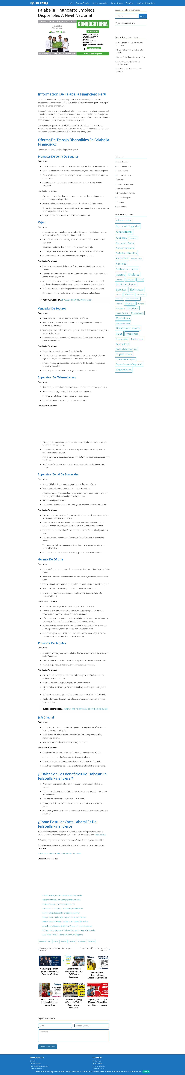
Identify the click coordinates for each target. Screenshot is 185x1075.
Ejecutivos (121, 289)
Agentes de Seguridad (127, 226)
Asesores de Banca (125, 248)
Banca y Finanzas (116, 3)
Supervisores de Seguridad (129, 364)
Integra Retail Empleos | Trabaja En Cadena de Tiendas (64, 917)
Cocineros (119, 280)
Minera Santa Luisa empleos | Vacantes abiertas (61, 899)
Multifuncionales (137, 313)
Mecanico (129, 303)
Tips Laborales (122, 206)
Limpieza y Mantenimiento (146, 3)
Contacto (33, 1061)
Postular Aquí (100, 835)
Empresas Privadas (82, 3)
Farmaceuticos (141, 295)
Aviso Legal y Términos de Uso (39, 1066)
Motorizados (133, 308)
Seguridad (129, 3)
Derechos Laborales (124, 175)
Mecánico (141, 304)
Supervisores (81, 941)
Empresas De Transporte (125, 184)
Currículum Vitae (122, 171)
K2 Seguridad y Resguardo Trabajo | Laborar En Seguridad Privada (69, 930)
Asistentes (122, 258)
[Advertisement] (73, 73)
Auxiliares (121, 263)
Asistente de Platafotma (126, 253)
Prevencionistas (122, 339)
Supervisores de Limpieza (125, 359)
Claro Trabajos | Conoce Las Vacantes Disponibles (62, 895)
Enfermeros (119, 294)
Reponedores (122, 344)
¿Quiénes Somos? (35, 1063)
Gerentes (63, 941)
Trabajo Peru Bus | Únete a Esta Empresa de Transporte (94, 949)
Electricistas (136, 289)
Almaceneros (124, 232)
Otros (119, 333)
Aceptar (146, 1072)
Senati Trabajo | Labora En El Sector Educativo (61, 913)
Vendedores (91, 941)
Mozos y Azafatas (122, 313)
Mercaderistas (120, 308)
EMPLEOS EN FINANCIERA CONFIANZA (76, 300)
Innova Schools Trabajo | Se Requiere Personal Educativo (65, 921)
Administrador (123, 220)
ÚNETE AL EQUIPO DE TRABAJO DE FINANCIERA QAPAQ (85, 709)
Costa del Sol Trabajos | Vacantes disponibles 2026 (63, 908)
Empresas (120, 180)
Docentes (140, 280)
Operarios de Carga (123, 323)
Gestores (119, 304)
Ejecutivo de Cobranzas (126, 284)
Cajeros (56, 941)
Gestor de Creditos (132, 299)
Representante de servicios (126, 349)
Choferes (133, 274)
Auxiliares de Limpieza (127, 268)
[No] (182, 1072)
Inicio (70, 3)
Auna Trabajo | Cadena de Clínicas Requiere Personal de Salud (67, 926)
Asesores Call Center (45, 941)
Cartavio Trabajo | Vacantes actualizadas (58, 904)
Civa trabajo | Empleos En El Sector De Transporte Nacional (55, 949)
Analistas (121, 238)
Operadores (123, 318)
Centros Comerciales (100, 3)
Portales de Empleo (124, 197)
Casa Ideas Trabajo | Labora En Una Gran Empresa (63, 934)
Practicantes (132, 333)
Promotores (72, 941)
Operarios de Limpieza (128, 328)
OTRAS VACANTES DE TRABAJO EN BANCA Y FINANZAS (59, 853)
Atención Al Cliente (136, 259)
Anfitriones (133, 238)
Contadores (130, 280)
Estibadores (129, 294)
